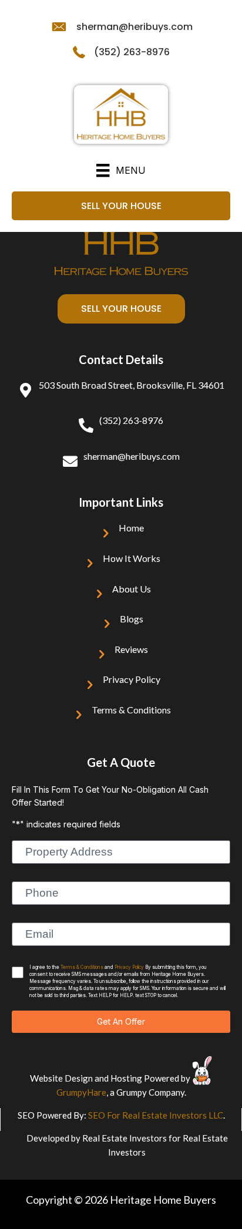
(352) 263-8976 (132, 52)
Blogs (131, 618)
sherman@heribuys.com (134, 26)
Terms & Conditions (131, 709)
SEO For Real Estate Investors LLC (155, 1115)
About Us (131, 588)
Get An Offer (121, 1021)
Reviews (131, 649)
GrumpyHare (81, 1092)
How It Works (131, 558)
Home (131, 527)
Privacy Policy (131, 679)
